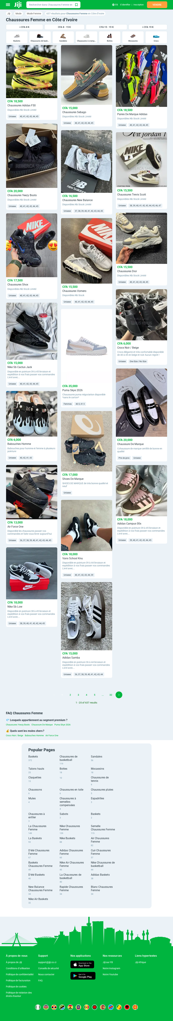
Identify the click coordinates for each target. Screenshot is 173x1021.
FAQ (40, 980)
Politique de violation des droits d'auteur (19, 994)
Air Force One (51, 735)
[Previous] (54, 694)
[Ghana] (70, 1007)
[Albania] (127, 1007)
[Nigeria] (38, 1007)
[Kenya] (46, 1007)
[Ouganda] (54, 1007)
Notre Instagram (111, 968)
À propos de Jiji (14, 962)
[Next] (119, 694)
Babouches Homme (34, 735)
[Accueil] (18, 4)
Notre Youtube (110, 974)
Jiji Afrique (140, 962)
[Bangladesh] (94, 1007)
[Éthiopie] (78, 1007)
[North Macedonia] (135, 1007)
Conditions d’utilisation (18, 968)
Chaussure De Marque (42, 724)
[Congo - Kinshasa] (111, 1007)
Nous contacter (46, 974)
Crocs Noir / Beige (14, 735)
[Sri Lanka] (102, 1007)
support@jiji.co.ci (47, 962)
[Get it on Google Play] (82, 976)
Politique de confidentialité (19, 974)
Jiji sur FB (108, 962)
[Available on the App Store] (82, 965)
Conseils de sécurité (48, 968)
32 (110, 694)
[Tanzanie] (62, 1007)
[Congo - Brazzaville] (119, 1007)
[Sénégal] (86, 1007)
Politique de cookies (16, 986)
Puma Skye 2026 (62, 724)
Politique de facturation (18, 980)
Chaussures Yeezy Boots (18, 724)
